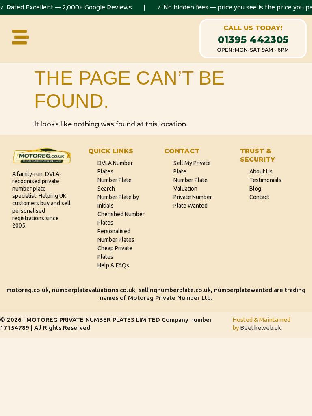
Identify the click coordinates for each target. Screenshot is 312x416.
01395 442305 (253, 40)
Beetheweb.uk (260, 327)
